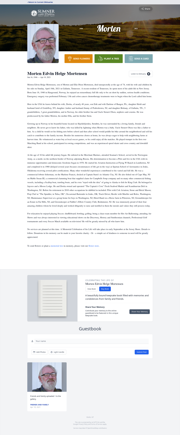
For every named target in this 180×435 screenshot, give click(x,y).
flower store (94, 245)
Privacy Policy (83, 424)
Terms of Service (96, 424)
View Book (91, 289)
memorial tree (57, 245)
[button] (47, 377)
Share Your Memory (140, 311)
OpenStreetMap (92, 428)
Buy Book (105, 289)
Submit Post (142, 352)
